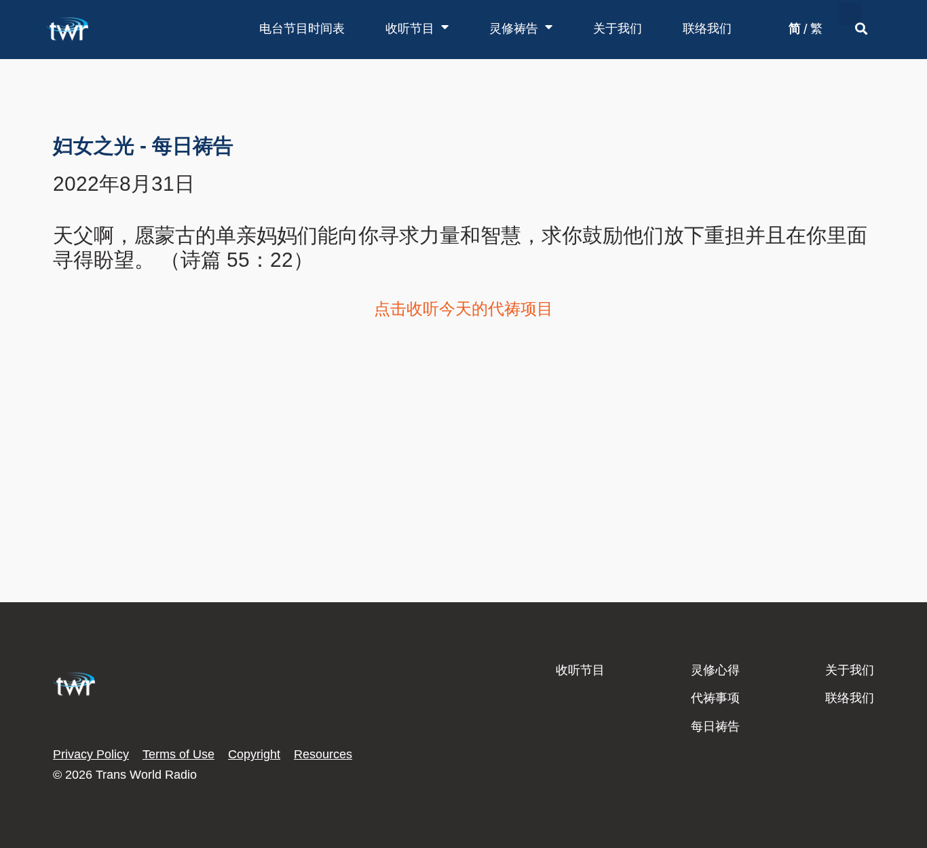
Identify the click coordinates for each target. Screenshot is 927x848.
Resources (323, 754)
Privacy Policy (91, 754)
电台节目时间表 (302, 28)
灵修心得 (715, 670)
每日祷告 (715, 726)
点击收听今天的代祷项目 (463, 308)
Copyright (254, 754)
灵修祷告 (513, 28)
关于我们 (617, 28)
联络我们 (707, 28)
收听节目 (409, 28)
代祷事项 (715, 698)
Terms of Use (178, 754)
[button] (850, 14)
